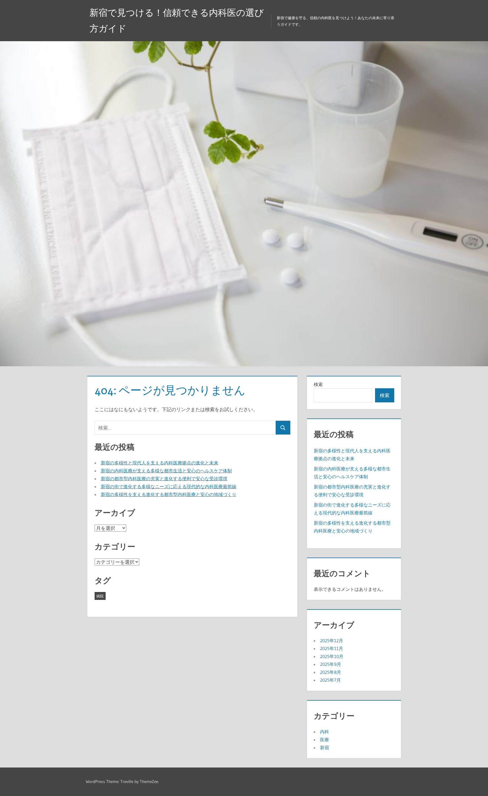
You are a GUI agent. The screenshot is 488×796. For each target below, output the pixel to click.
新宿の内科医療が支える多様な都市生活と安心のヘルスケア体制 (166, 470)
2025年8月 (330, 672)
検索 (318, 384)
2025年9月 (330, 664)
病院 (100, 596)
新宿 (324, 747)
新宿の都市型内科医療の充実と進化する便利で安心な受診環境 (164, 478)
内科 (324, 731)
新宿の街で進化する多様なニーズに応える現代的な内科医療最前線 (168, 486)
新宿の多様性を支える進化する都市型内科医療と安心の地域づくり (168, 494)
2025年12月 (331, 640)
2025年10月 (331, 656)
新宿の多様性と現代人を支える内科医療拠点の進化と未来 (159, 463)
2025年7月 (330, 680)
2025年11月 (331, 648)
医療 (324, 739)
